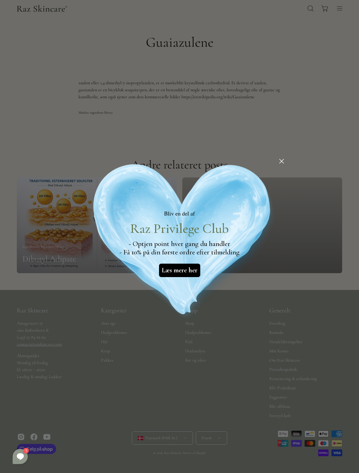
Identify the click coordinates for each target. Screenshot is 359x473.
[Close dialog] (282, 161)
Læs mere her (179, 270)
